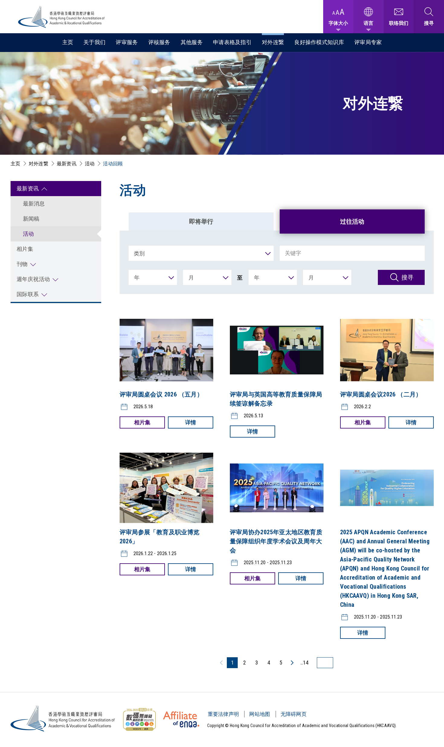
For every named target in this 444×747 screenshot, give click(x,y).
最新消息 (34, 203)
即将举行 (201, 221)
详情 (190, 422)
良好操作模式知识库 (319, 42)
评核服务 (159, 42)
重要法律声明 (223, 714)
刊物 (22, 264)
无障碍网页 (294, 714)
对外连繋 (273, 42)
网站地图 (259, 714)
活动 (90, 164)
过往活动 (352, 221)
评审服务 (127, 42)
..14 (304, 662)
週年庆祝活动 (33, 279)
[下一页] (292, 662)
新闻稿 (31, 218)
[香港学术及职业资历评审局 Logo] (61, 16)
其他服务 (192, 42)
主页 (67, 42)
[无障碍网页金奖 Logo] (139, 719)
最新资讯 (66, 164)
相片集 (25, 249)
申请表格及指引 (232, 42)
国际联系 (28, 294)
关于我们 (94, 42)
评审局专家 (368, 42)
